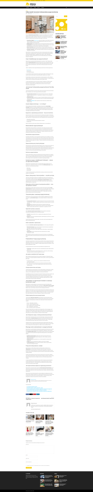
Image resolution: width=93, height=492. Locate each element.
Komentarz (27, 444)
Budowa (27, 7)
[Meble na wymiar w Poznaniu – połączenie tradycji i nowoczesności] (56, 475)
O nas (41, 0)
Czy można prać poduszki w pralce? (32, 386)
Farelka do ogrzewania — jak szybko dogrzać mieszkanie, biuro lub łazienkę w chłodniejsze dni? (63, 37)
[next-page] (57, 61)
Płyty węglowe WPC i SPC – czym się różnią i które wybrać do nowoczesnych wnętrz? (48, 480)
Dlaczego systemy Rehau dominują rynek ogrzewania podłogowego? (63, 47)
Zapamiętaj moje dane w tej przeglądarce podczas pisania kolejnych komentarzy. (38, 465)
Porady (35, 7)
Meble (55, 473)
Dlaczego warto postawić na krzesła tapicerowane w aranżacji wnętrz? (62, 485)
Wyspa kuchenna (36, 40)
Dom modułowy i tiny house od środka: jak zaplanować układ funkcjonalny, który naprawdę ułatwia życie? (63, 42)
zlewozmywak (29, 69)
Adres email (27, 458)
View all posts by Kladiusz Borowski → (36, 409)
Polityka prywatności (37, 0)
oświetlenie (33, 100)
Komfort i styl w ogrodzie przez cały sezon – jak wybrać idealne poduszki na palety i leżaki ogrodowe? (63, 480)
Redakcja (44, 0)
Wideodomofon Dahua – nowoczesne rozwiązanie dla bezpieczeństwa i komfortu (49, 434)
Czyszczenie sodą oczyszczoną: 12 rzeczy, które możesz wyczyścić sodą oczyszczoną (49, 422)
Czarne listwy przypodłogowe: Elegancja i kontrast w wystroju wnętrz (40, 434)
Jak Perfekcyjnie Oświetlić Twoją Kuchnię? (30, 421)
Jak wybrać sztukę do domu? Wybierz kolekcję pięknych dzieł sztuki (30, 433)
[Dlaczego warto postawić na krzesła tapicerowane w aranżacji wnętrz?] (56, 484)
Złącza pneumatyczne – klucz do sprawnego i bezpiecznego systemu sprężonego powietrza (49, 485)
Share (28, 394)
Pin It (34, 394)
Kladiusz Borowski (30, 13)
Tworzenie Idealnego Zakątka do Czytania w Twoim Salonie (39, 421)
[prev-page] (56, 61)
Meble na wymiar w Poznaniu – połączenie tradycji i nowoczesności (63, 476)
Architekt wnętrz (33, 0)
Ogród (31, 7)
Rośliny (38, 7)
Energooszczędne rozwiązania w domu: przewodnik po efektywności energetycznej (39, 391)
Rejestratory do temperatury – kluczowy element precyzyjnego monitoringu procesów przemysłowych (63, 52)
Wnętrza (42, 7)
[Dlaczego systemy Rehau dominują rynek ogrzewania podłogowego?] (58, 46)
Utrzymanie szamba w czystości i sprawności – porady (35, 387)
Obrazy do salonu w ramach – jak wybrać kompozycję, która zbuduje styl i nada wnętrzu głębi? (63, 57)
